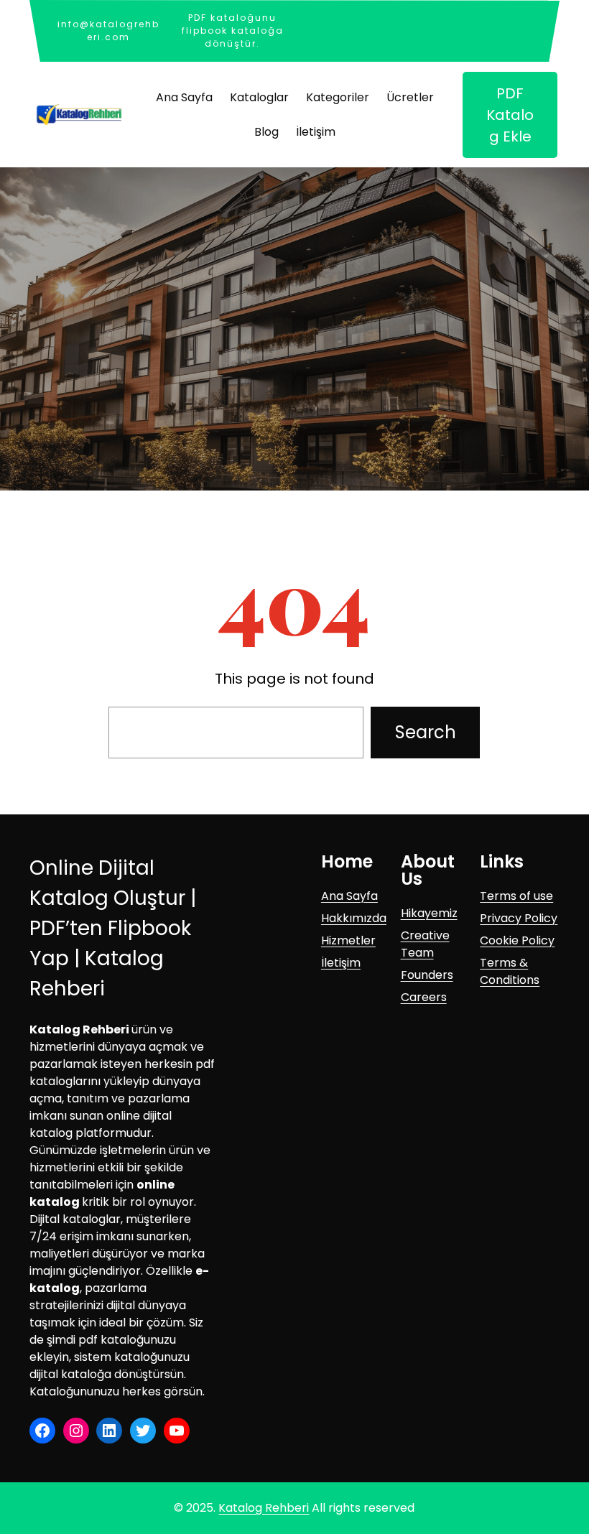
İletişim (341, 962)
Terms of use (516, 896)
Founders (427, 975)
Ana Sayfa (349, 896)
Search (425, 732)
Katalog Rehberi (263, 1508)
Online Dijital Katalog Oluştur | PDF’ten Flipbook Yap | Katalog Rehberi (112, 928)
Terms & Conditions (509, 971)
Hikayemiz (429, 913)
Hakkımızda (353, 918)
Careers (424, 997)
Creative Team (425, 944)
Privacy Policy (518, 918)
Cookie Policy (517, 940)
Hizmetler (348, 940)
